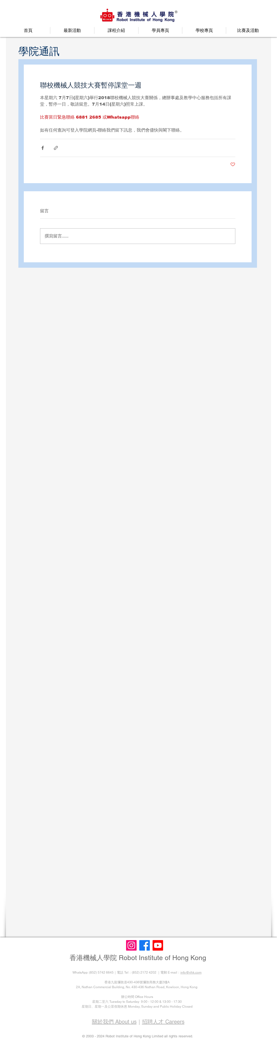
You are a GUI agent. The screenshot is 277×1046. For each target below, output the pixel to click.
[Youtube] (158, 945)
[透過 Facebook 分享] (42, 147)
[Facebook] (144, 945)
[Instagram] (131, 945)
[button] (72, 30)
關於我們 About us (114, 1021)
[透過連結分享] (55, 147)
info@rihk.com (191, 972)
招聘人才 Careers (163, 1021)
